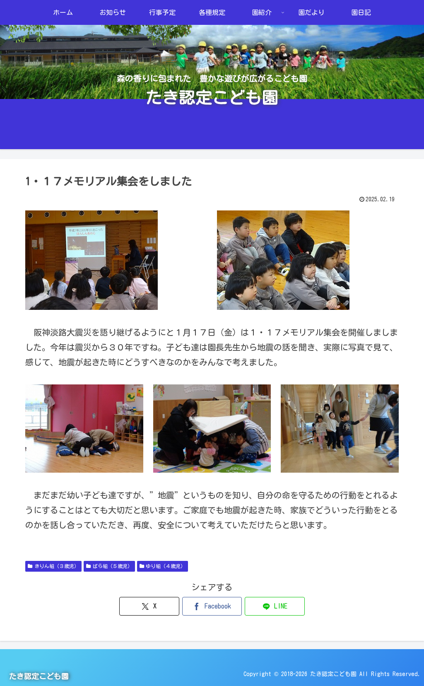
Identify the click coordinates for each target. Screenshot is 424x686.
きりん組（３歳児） (56, 565)
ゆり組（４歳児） (166, 565)
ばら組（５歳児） (112, 565)
